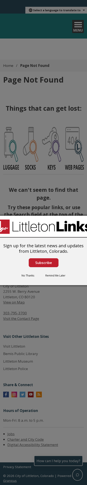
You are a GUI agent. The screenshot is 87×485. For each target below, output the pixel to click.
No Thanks (28, 275)
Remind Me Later (55, 275)
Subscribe (43, 262)
